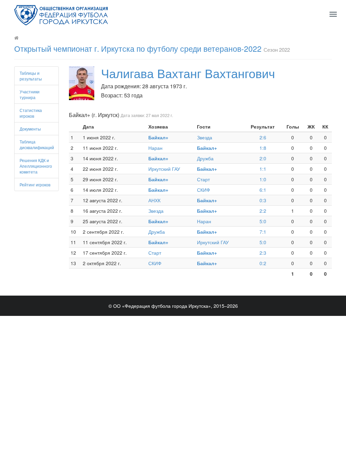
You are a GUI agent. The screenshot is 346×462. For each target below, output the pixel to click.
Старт (203, 179)
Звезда (204, 137)
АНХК (154, 200)
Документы (30, 129)
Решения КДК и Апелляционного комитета (36, 166)
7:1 (263, 231)
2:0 (263, 158)
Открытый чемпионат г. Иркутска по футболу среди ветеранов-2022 (138, 48)
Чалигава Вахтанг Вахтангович (188, 73)
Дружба (205, 158)
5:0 (263, 221)
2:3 (263, 252)
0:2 (263, 263)
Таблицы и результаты (31, 76)
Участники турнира (30, 94)
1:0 (263, 179)
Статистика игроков (31, 113)
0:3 (263, 200)
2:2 (263, 210)
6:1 (263, 189)
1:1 (263, 168)
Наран (155, 147)
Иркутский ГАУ (164, 168)
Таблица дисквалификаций (37, 144)
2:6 (263, 137)
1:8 (263, 147)
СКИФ (203, 189)
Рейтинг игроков (35, 184)
